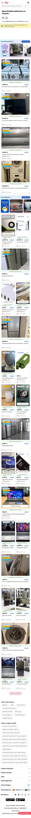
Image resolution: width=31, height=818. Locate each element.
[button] (2, 3)
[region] (16, 50)
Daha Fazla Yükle (15, 693)
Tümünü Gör (26, 41)
